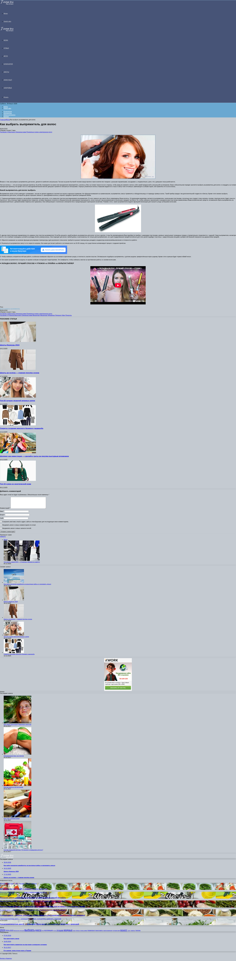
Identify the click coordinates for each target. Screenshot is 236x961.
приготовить (99, 930)
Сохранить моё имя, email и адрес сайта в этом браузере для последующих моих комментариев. (35, 521)
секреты (133, 930)
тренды (137, 930)
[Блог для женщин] (9, 4)
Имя (2, 511)
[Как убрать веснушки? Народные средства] (17, 723)
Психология (8, 111)
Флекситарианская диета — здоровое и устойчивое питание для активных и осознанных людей (42, 906)
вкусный (22, 930)
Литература (8, 113)
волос (2, 308)
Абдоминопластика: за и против (14, 756)
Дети (6, 56)
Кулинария (8, 64)
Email (2, 515)
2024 (2, 930)
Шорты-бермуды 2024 (9, 345)
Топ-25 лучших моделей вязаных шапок (17, 401)
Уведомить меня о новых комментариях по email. (19, 525)
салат (128, 930)
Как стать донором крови (12, 818)
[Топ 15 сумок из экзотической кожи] (18, 480)
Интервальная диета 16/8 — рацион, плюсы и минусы (23, 889)
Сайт (1, 518)
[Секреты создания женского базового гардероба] (18, 425)
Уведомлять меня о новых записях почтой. (16, 528)
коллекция (48, 930)
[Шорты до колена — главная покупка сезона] (18, 369)
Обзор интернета (9, 115)
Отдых (6, 48)
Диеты (6, 72)
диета (38, 930)
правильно (91, 930)
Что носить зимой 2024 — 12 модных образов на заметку (22, 562)
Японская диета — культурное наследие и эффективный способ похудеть (33, 898)
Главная (3, 119)
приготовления (107, 930)
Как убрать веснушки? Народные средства (17, 724)
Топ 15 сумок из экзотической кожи (15, 484)
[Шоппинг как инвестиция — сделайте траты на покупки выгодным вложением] (18, 452)
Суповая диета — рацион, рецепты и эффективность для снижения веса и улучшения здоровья (42, 915)
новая (74, 930)
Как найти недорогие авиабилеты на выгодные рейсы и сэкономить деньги (27, 584)
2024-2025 (9, 930)
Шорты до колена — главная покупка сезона (19, 373)
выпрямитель (15, 308)
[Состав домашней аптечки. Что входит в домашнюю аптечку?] (17, 848)
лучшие (60, 930)
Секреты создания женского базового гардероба (21, 428)
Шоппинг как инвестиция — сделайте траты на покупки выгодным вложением (34, 456)
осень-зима (83, 930)
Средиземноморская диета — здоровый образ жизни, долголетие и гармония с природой (39, 924)
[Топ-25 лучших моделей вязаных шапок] (18, 397)
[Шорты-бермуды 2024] (18, 341)
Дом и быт (8, 80)
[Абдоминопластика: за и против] (17, 754)
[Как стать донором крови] (17, 817)
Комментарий (5, 508)
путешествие (116, 930)
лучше (54, 930)
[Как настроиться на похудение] (17, 785)
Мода (6, 40)
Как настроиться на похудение (13, 787)
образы (78, 930)
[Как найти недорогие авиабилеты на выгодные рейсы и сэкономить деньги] (14, 582)
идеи (43, 930)
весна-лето (17, 930)
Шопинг (6, 116)
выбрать (7, 308)
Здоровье (8, 88)
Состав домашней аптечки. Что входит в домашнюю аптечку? (23, 850)
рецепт (123, 930)
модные (68, 930)
